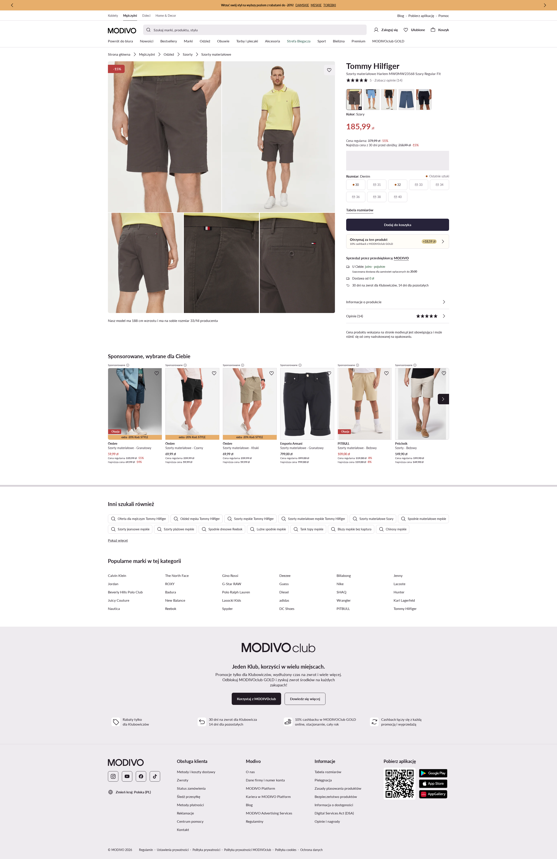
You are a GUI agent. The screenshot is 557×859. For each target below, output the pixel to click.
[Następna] (545, 5)
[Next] (443, 399)
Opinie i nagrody (327, 821)
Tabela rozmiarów (328, 772)
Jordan (113, 584)
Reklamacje (185, 813)
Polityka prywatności (206, 850)
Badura (170, 592)
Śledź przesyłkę (188, 796)
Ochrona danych (311, 850)
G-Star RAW (231, 584)
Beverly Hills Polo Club (125, 592)
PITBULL (343, 608)
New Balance (175, 600)
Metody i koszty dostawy (196, 772)
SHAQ (341, 592)
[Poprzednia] (12, 5)
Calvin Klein (117, 575)
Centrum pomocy (190, 821)
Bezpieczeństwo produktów (336, 796)
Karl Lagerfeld (404, 600)
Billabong (344, 575)
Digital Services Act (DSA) (334, 813)
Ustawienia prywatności (173, 850)
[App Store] (433, 783)
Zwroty (182, 780)
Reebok (170, 608)
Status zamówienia (191, 788)
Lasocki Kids (231, 600)
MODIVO (401, 258)
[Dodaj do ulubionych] (329, 70)
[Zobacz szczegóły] (444, 302)
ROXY (169, 584)
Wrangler (344, 600)
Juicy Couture (118, 600)
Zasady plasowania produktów (338, 788)
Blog (400, 15)
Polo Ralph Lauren (236, 592)
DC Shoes (286, 608)
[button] (164, 136)
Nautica (114, 608)
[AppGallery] (433, 794)
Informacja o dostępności (334, 805)
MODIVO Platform (260, 788)
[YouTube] (127, 776)
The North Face (177, 575)
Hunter (399, 592)
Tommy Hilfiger (372, 66)
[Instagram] (113, 776)
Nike (340, 584)
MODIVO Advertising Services (269, 813)
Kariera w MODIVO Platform (268, 796)
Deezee (284, 575)
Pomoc (443, 15)
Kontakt (183, 829)
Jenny (398, 575)
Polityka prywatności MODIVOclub (247, 850)
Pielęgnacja (323, 780)
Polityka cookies (285, 850)
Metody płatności (190, 805)
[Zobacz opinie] (444, 316)
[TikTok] (155, 776)
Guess (284, 584)
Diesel (284, 592)
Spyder (227, 608)
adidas (284, 600)
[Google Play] (433, 773)
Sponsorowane (116, 365)
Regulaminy (254, 821)
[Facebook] (141, 776)
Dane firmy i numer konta (265, 780)
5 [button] (374, 80)
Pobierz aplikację (421, 15)
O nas (250, 772)
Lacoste (399, 584)
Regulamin (146, 850)
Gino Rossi (230, 575)
